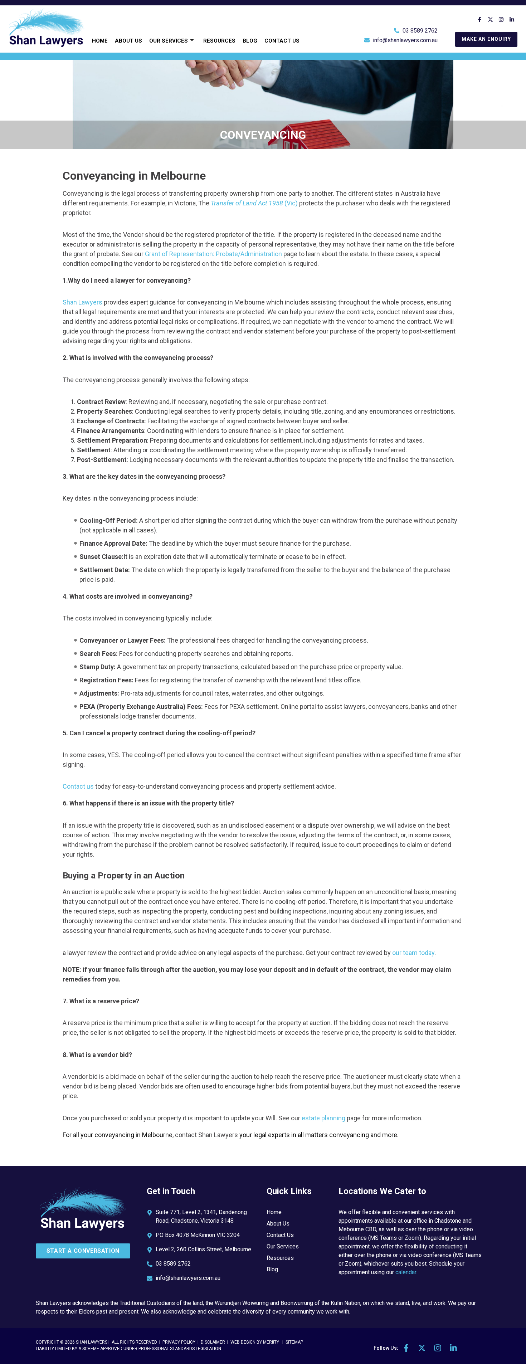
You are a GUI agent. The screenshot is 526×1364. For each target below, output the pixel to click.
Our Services (168, 41)
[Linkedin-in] (512, 19)
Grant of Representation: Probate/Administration (213, 254)
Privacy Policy (178, 1342)
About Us (128, 41)
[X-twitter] (490, 19)
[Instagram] (501, 19)
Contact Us (281, 41)
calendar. (406, 1272)
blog (250, 41)
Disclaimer (213, 1342)
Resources (219, 41)
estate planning (323, 1118)
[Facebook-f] (479, 19)
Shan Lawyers (82, 302)
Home (100, 41)
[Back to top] (506, 1339)
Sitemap (294, 1342)
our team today (413, 952)
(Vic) (253, 203)
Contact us (78, 786)
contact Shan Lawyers (206, 1135)
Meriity (271, 1342)
